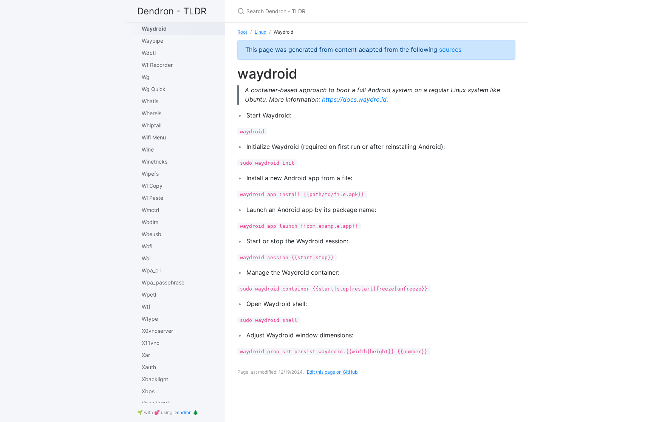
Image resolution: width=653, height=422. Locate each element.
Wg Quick (154, 89)
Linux (260, 32)
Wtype (150, 318)
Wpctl (149, 294)
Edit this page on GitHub (332, 372)
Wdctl (149, 52)
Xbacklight (155, 379)
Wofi (147, 246)
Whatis (150, 101)
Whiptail (151, 125)
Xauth (149, 367)
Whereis (151, 113)
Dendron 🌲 (185, 412)
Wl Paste (152, 198)
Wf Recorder (157, 65)
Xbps (148, 391)
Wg (146, 77)
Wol (146, 258)
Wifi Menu (154, 137)
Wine (148, 149)
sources (450, 49)
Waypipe (152, 40)
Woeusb (151, 234)
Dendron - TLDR (171, 11)
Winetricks (154, 161)
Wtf (146, 306)
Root (242, 32)
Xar (146, 355)
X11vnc (150, 343)
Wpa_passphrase (163, 282)
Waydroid (154, 28)
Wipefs (150, 173)
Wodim (150, 222)
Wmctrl (150, 210)
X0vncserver (157, 331)
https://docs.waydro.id (354, 99)
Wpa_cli (151, 270)
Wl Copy (152, 185)
